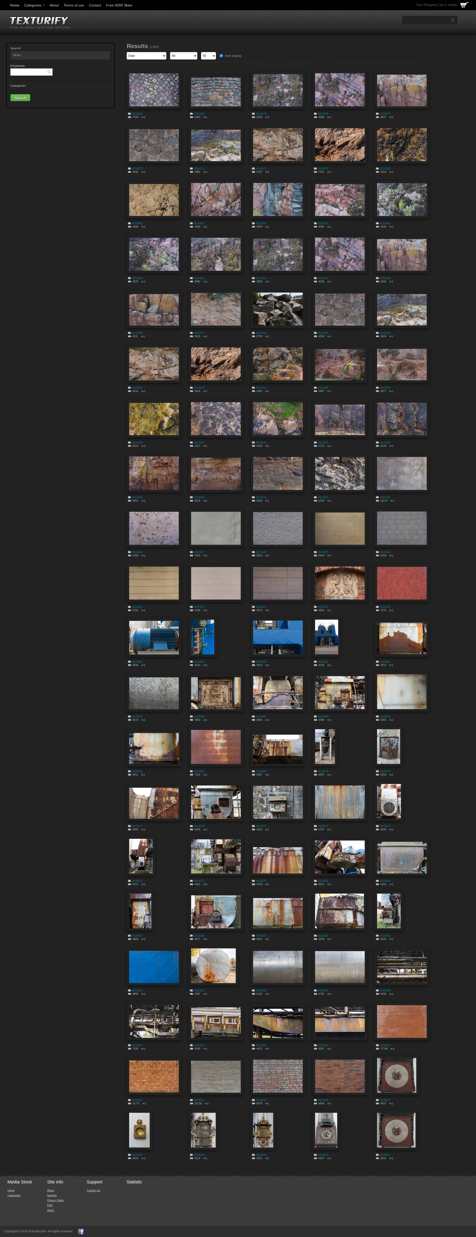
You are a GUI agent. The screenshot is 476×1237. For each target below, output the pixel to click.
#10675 (261, 826)
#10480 (199, 114)
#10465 (323, 223)
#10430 (323, 497)
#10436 (261, 442)
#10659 (323, 990)
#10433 (137, 497)
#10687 (261, 716)
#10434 (385, 442)
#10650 (261, 1100)
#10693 (261, 662)
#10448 (137, 333)
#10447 (199, 333)
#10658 (385, 990)
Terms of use (74, 5)
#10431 (261, 497)
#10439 (385, 388)
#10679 (323, 771)
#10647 (385, 1100)
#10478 (323, 114)
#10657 (137, 1045)
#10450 (323, 278)
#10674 (323, 826)
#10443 (137, 388)
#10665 (261, 935)
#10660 (261, 990)
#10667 (137, 935)
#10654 (323, 1045)
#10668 (385, 881)
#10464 (385, 223)
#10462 (199, 278)
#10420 (323, 607)
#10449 (385, 278)
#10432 (199, 497)
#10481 (137, 114)
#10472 (199, 168)
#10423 (137, 607)
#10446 (261, 333)
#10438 (137, 442)
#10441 (261, 388)
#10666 (199, 935)
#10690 (137, 716)
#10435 (323, 442)
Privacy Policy (55, 1200)
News (50, 1210)
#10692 (323, 662)
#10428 (137, 552)
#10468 (137, 223)
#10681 (199, 771)
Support (52, 1195)
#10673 (385, 826)
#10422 (199, 607)
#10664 (323, 935)
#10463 (137, 278)
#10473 (137, 168)
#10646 (137, 1155)
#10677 (137, 826)
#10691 (385, 662)
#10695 (137, 662)
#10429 (385, 497)
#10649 (323, 1100)
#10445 (323, 333)
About (54, 5)
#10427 (199, 552)
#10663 (385, 935)
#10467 (199, 223)
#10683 (385, 716)
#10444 (385, 333)
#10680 (261, 771)
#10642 (385, 1155)
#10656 (199, 1045)
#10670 (261, 881)
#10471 (261, 168)
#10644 (261, 1155)
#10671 (199, 881)
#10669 (323, 881)
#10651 (199, 1100)
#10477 (385, 114)
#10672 (137, 881)
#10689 (199, 716)
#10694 (199, 662)
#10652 (137, 1100)
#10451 (261, 278)
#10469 (385, 168)
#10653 (385, 1045)
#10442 (199, 388)
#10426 (261, 552)
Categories (32, 5)
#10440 (323, 388)
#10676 (199, 826)
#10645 (199, 1155)
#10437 (199, 442)
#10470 (323, 168)
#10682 (137, 771)
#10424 (385, 552)
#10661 (199, 990)
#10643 (323, 1155)
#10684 (323, 716)
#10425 (323, 552)
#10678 (385, 771)
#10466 (261, 223)
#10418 (385, 607)
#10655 (261, 1045)
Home (14, 5)
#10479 (261, 114)
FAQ (50, 1205)
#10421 (261, 607)
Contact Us (93, 1190)
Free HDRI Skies (119, 5)
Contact (95, 5)
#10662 (137, 990)
